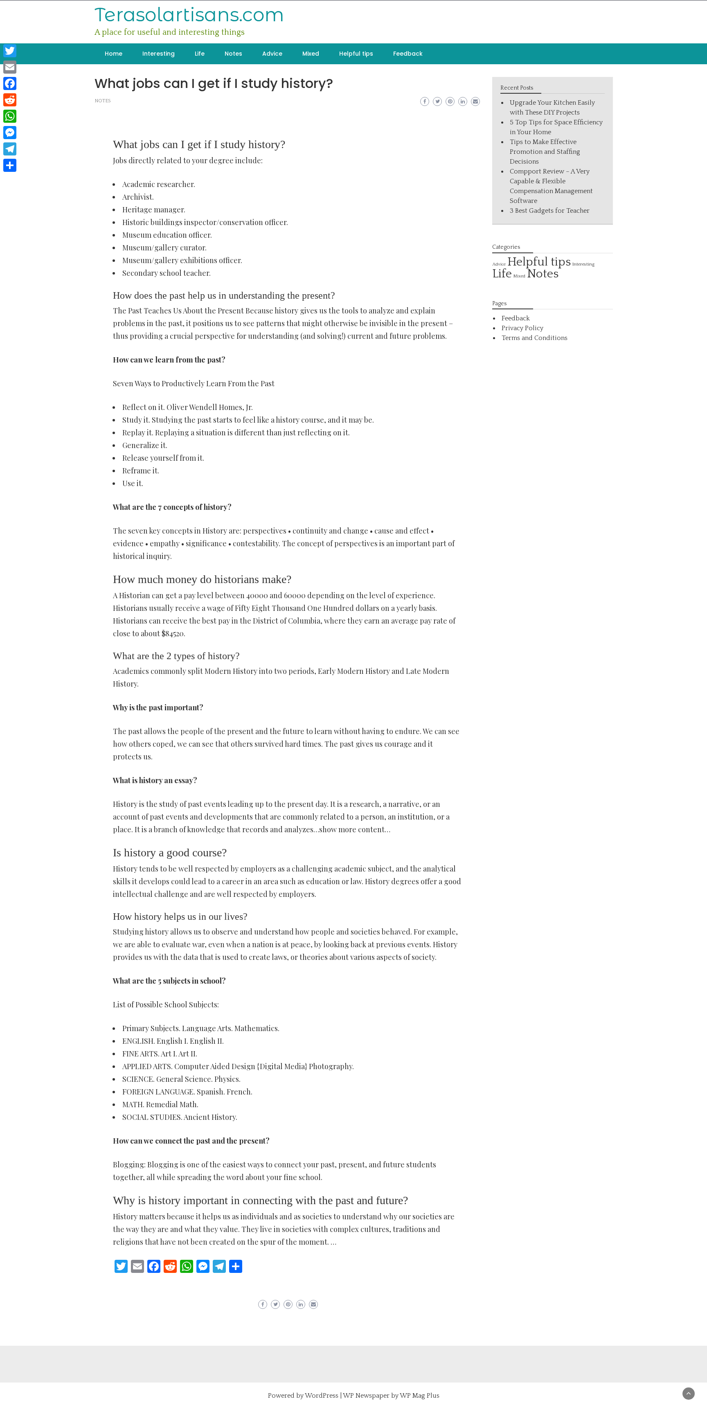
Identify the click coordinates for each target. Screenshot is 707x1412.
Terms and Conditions (534, 338)
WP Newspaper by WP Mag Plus (391, 1395)
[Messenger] (10, 132)
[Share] (10, 165)
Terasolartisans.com (189, 14)
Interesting (158, 54)
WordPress (321, 1395)
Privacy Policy (522, 328)
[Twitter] (10, 51)
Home (113, 54)
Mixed (310, 54)
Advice (272, 54)
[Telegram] (10, 149)
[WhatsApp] (10, 116)
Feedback (408, 54)
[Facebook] (10, 83)
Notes (233, 54)
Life (200, 54)
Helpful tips (356, 54)
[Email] (10, 67)
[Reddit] (10, 100)
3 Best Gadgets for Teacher (550, 210)
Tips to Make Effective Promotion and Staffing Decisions (545, 151)
